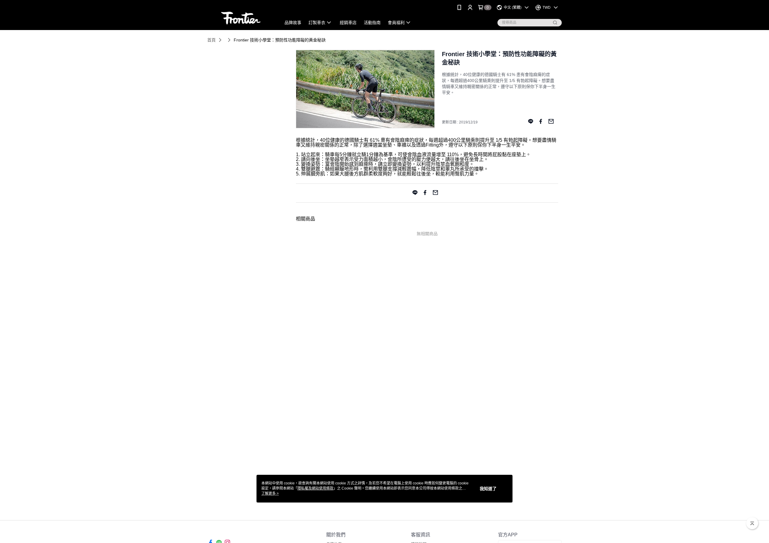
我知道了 (488, 488)
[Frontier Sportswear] (240, 16)
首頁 (211, 40)
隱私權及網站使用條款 (315, 488)
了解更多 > (270, 493)
